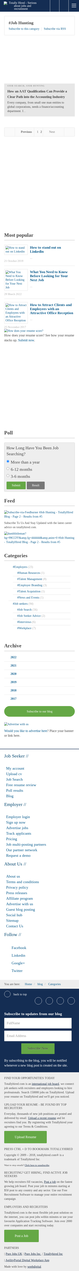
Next (52, 131)
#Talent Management (30, 579)
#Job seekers (20, 603)
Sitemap (12, 920)
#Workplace (24, 628)
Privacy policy (17, 887)
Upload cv (14, 774)
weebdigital (34, 1266)
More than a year (25, 462)
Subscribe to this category (24, 28)
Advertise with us (19, 904)
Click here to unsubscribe (37, 1165)
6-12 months (21, 469)
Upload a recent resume (42, 1118)
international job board (45, 1083)
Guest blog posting (20, 909)
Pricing (11, 839)
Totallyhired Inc (53, 1253)
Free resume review (21, 785)
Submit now (26, 340)
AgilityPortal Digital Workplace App (27, 1260)
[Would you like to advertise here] (16, 724)
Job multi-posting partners (26, 844)
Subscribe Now (38, 1048)
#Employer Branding (30, 585)
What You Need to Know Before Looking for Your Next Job (49, 276)
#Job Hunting (21, 22)
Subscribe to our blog (39, 711)
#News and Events (28, 597)
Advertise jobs (17, 828)
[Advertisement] (39, 185)
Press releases (16, 893)
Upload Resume (25, 1137)
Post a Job (21, 1236)
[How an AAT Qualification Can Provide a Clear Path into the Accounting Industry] (39, 61)
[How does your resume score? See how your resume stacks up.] (23, 330)
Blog (9, 796)
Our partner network (21, 850)
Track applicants (18, 833)
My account (15, 768)
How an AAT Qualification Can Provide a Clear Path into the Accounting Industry (37, 94)
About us (13, 876)
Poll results (14, 790)
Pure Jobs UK (14, 1253)
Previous (26, 131)
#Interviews (24, 622)
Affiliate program (19, 898)
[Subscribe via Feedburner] (39, 514)
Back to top (20, 994)
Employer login (18, 817)
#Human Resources (29, 573)
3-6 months (20, 476)
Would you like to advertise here (25, 731)
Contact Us (14, 926)
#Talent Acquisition (29, 591)
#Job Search (15, 86)
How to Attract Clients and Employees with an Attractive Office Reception (51, 309)
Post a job (50, 1181)
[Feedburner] (39, 537)
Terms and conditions (22, 882)
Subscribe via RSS (55, 28)
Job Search (14, 779)
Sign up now (15, 822)
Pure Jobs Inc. (32, 1253)
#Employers (20, 567)
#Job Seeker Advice (29, 615)
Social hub (14, 915)
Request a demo (18, 855)
